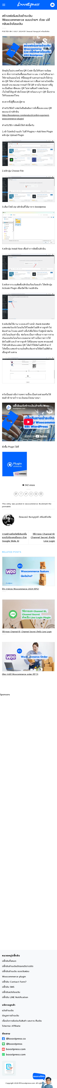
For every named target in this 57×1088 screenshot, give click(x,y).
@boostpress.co (16, 1039)
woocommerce (31, 503)
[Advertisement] (28, 824)
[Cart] (52, 5)
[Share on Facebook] (21, 494)
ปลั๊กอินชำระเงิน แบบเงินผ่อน (15, 971)
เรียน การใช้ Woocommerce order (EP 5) (20, 674)
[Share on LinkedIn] (41, 494)
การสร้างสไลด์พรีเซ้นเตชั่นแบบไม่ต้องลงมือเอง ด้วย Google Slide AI (14, 537)
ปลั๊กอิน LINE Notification (15, 997)
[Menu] (3, 4)
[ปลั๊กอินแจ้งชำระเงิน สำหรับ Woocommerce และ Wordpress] (14, 464)
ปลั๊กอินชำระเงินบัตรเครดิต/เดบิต (17, 966)
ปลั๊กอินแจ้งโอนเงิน (11, 992)
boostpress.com (15, 1049)
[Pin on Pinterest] (36, 494)
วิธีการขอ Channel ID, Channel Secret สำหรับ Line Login (43, 537)
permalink (6, 506)
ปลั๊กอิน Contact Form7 (14, 982)
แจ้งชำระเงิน (8, 1010)
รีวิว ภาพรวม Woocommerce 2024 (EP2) (20, 589)
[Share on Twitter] (26, 494)
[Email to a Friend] (31, 494)
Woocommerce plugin (14, 976)
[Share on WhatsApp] (16, 494)
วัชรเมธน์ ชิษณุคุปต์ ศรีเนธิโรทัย (37, 31)
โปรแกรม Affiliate (11, 1026)
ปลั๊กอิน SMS (8, 987)
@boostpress (14, 1044)
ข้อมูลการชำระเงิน (10, 1015)
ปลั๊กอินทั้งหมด (9, 961)
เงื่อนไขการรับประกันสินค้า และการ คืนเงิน (22, 1021)
